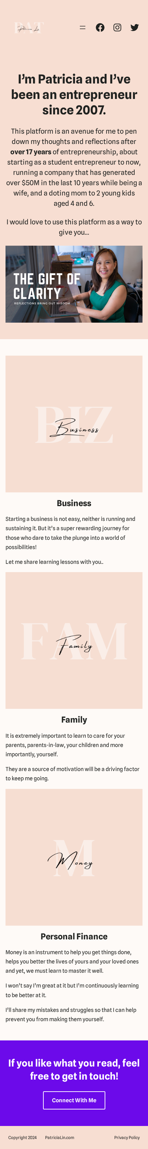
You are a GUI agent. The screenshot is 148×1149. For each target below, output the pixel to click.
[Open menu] (82, 27)
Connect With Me (74, 1100)
